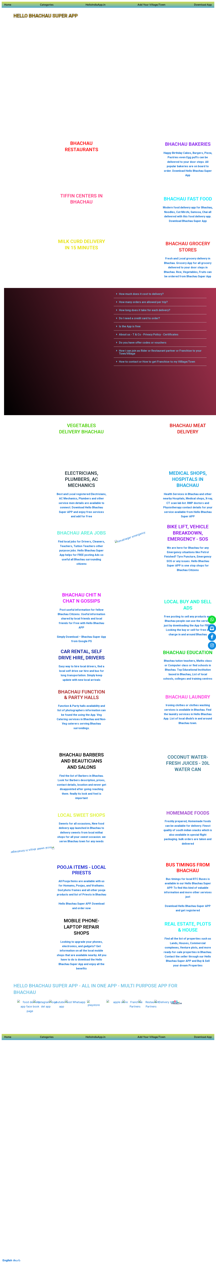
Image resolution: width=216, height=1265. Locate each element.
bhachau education (187, 652)
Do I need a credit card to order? (139, 318)
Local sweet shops (81, 815)
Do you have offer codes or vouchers (142, 342)
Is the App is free (130, 326)
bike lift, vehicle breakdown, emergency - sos (188, 533)
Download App (203, 4)
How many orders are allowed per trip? (143, 302)
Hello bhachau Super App (46, 16)
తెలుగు (16, 1260)
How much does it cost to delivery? (141, 294)
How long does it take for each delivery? (144, 310)
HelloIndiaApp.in (95, 4)
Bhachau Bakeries (188, 144)
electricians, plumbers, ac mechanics (81, 479)
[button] (160, 294)
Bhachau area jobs (81, 533)
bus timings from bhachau (188, 867)
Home (7, 4)
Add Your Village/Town (151, 4)
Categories (46, 4)
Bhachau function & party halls (81, 694)
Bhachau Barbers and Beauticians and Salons (81, 761)
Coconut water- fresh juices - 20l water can (188, 763)
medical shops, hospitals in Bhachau (188, 479)
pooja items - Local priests (81, 870)
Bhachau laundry (187, 697)
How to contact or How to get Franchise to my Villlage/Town (157, 361)
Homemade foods (187, 813)
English (7, 1260)
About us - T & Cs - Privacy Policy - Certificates (148, 334)
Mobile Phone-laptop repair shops (81, 927)
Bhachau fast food (188, 199)
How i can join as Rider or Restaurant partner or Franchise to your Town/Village (160, 352)
